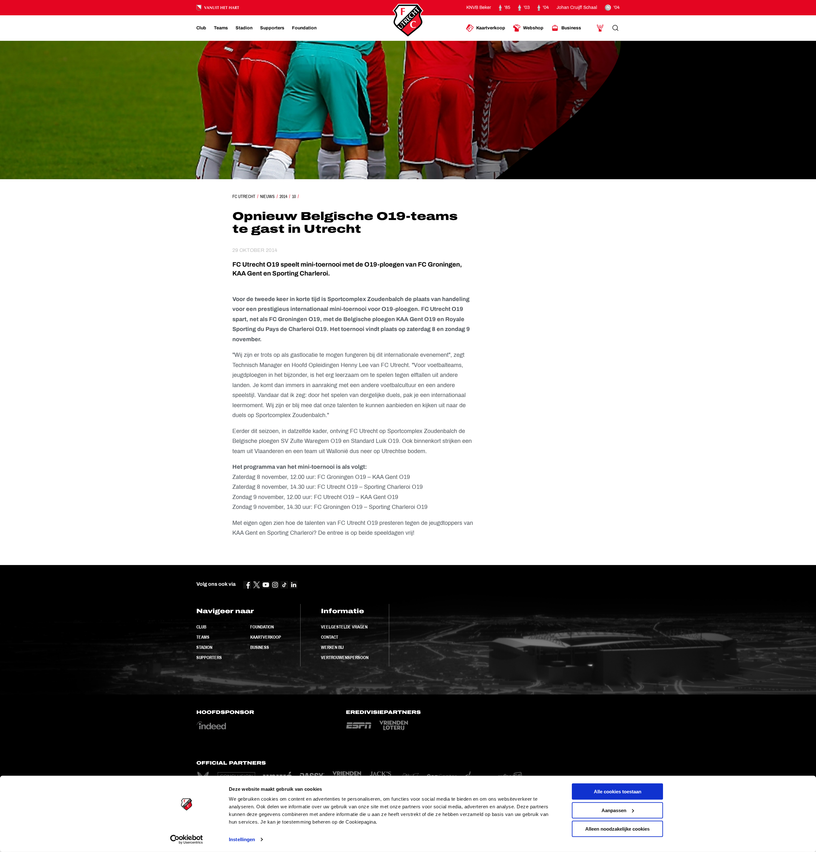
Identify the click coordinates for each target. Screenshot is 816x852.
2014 (283, 196)
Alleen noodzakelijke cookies (617, 829)
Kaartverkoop (265, 637)
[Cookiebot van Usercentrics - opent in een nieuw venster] (187, 839)
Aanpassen (613, 810)
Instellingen (242, 839)
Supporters (209, 657)
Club (201, 627)
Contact (329, 637)
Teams (202, 637)
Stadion (204, 647)
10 (294, 196)
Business (259, 647)
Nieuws (267, 196)
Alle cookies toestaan (617, 791)
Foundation (262, 627)
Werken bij (332, 647)
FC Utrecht (243, 196)
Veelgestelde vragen (344, 627)
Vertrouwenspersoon (344, 657)
